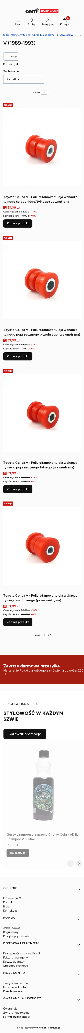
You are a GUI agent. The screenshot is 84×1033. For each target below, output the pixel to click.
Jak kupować (12, 928)
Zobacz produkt (18, 223)
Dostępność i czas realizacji (21, 953)
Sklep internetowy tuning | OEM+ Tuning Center (29, 34)
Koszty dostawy (13, 961)
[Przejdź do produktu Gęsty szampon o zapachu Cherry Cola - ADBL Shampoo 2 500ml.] (44, 785)
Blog (6, 906)
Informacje (10, 898)
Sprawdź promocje (25, 734)
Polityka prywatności (17, 936)
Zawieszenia (67, 34)
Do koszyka (17, 853)
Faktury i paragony (15, 957)
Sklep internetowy (37, 1027)
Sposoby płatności (16, 965)
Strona (36, 92)
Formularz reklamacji (17, 1017)
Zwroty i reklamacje (16, 1012)
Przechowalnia (12, 991)
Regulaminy (10, 932)
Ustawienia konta (14, 987)
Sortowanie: (11, 71)
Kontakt (8, 902)
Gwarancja (10, 1008)
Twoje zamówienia (15, 983)
